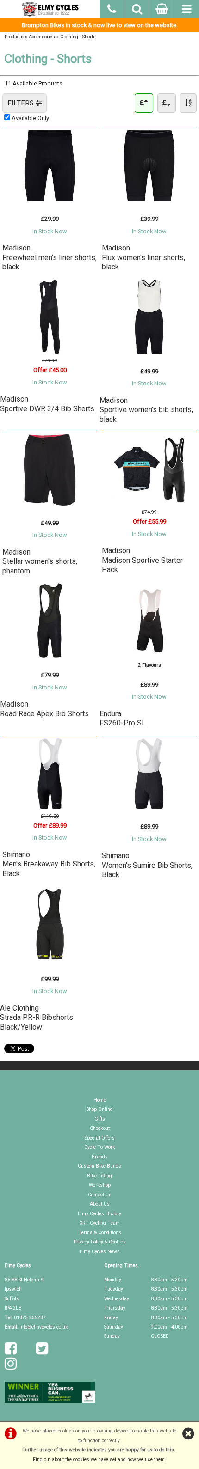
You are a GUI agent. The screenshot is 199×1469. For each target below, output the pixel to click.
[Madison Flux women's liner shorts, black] (149, 199)
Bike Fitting (99, 1176)
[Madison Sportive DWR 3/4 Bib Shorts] (50, 351)
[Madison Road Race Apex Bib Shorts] (50, 655)
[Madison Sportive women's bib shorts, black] (149, 351)
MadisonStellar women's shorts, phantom (39, 561)
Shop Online (99, 1109)
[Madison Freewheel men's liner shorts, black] (49, 199)
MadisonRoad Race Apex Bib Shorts (44, 709)
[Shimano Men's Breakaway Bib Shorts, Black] (49, 807)
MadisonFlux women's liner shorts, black (143, 257)
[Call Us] (112, 8)
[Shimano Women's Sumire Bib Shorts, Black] (149, 807)
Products (14, 37)
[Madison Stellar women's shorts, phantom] (49, 503)
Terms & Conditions (99, 1233)
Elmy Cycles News (100, 1252)
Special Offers (100, 1138)
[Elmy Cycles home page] (49, 9)
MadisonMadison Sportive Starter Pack (142, 560)
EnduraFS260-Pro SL (123, 718)
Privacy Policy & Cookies (100, 1242)
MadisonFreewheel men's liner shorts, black (49, 257)
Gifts (99, 1119)
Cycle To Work (99, 1147)
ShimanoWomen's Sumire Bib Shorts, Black (147, 865)
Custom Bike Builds (99, 1166)
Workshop (100, 1185)
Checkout (100, 1128)
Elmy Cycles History (99, 1214)
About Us (100, 1204)
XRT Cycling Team (100, 1223)
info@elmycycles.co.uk (43, 1327)
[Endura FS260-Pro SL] (149, 655)
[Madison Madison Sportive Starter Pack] (149, 503)
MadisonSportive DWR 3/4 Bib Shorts (47, 404)
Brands (100, 1157)
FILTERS (21, 103)
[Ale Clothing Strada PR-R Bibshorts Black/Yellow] (50, 959)
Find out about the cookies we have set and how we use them (99, 1460)
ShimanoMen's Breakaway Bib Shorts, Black (48, 864)
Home (99, 1100)
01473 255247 (30, 1318)
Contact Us (100, 1195)
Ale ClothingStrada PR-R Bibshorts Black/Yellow (36, 1017)
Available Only (30, 118)
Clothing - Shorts (78, 37)
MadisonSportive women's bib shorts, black (146, 410)
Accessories (42, 37)
